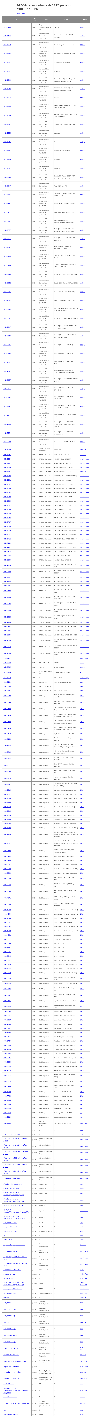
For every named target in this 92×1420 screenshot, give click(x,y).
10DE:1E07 (7, 497)
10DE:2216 (7, 565)
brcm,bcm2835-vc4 (10, 1231)
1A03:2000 (7, 672)
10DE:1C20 (7, 476)
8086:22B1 (7, 843)
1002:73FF (7, 389)
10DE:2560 (7, 610)
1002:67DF (7, 221)
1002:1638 (7, 115)
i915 (82, 696)
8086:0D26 (7, 778)
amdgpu (82, 36)
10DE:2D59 (7, 653)
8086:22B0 (7, 834)
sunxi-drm (84, 1179)
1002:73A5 (7, 345)
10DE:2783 (7, 626)
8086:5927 (7, 995)
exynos (82, 1239)
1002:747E (7, 415)
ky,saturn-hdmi (9, 1274)
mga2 (82, 686)
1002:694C (7, 274)
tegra (82, 1134)
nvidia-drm (84, 459)
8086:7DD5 (7, 1024)
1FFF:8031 (7, 690)
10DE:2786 (7, 631)
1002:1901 (7, 168)
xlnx (82, 1414)
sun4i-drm (84, 1140)
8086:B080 (7, 1104)
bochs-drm (84, 659)
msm (81, 1303)
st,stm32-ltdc (8, 1384)
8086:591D (7, 978)
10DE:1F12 (7, 539)
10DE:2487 (7, 585)
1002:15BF (7, 71)
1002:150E (7, 62)
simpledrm (84, 1211)
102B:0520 (7, 449)
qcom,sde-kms (8, 1322)
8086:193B (7, 823)
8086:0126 (7, 728)
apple (82, 1205)
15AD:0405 (7, 667)
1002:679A (7, 195)
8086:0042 (7, 696)
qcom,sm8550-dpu (9, 1342)
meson (82, 1184)
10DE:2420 (7, 572)
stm (81, 1384)
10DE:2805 (7, 635)
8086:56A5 (7, 952)
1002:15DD (7, 89)
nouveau (83, 455)
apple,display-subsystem (13, 1205)
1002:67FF (7, 239)
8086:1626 (7, 798)
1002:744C (7, 406)
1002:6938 (7, 265)
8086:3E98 (7, 873)
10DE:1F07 (7, 522)
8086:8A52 (7, 1032)
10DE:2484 (7, 581)
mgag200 (83, 449)
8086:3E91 (7, 865)
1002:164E (7, 142)
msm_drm (83, 1322)
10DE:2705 (7, 622)
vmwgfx (82, 667)
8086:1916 (7, 811)
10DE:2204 (7, 556)
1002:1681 (7, 151)
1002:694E (7, 283)
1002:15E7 (7, 98)
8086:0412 (7, 745)
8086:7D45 (7, 1011)
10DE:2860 (7, 640)
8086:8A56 (7, 1037)
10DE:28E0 (7, 647)
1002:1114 (7, 36)
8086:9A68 (7, 1049)
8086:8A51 (7, 1028)
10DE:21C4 (7, 551)
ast (81, 672)
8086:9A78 (7, 1053)
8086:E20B (7, 1109)
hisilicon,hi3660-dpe (12, 1270)
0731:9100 (7, 27)
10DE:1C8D (7, 488)
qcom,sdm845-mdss (10, 1335)
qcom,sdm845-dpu (9, 1329)
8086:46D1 (7, 922)
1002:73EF (7, 380)
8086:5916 (7, 964)
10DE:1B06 (7, 467)
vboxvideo (84, 1123)
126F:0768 (7, 663)
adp (81, 1217)
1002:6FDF (7, 318)
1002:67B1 (7, 203)
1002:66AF (7, 186)
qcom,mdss (7, 1303)
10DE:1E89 (7, 509)
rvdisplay (84, 1274)
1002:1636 (7, 106)
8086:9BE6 (7, 1076)
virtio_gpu (84, 678)
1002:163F (7, 124)
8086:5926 (7, 989)
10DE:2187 (7, 547)
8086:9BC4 (7, 1062)
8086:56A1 (7, 948)
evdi (4, 1235)
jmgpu (82, 27)
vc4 (81, 1223)
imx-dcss (83, 1293)
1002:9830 (7, 442)
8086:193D (7, 828)
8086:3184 (7, 856)
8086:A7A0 (7, 1100)
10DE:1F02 (7, 514)
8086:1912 (7, 807)
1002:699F (7, 309)
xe (81, 1006)
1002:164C (7, 133)
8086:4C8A (7, 927)
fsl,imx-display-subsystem (14, 1245)
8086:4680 (7, 910)
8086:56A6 (7, 956)
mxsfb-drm (84, 1258)
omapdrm (6, 1297)
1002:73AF (7, 354)
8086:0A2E (7, 765)
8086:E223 (7, 1117)
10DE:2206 (7, 560)
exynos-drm (7, 1239)
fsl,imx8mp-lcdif (10, 1251)
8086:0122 (7, 722)
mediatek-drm (8, 1278)
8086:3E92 (7, 869)
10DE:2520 (7, 604)
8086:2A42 (7, 851)
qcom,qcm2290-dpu (10, 1309)
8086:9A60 (7, 1045)
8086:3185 (7, 860)
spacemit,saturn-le (11, 1378)
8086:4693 (7, 914)
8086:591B (7, 973)
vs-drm (82, 1403)
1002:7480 (7, 424)
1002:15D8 (7, 80)
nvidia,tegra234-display (13, 1289)
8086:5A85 (7, 1001)
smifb (82, 663)
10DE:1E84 (7, 501)
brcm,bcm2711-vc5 (10, 1223)
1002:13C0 (7, 45)
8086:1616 (7, 790)
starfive (83, 1390)
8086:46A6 (7, 918)
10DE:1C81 (7, 480)
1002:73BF (7, 362)
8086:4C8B (7, 931)
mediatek (83, 1278)
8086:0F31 (7, 785)
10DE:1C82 (7, 484)
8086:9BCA (7, 1070)
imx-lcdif (84, 1251)
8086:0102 (7, 709)
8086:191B (7, 815)
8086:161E (7, 794)
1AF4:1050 (7, 678)
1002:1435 (7, 53)
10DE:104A (7, 455)
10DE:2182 (7, 543)
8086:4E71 (7, 939)
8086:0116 (7, 715)
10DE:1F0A (7, 526)
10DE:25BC (7, 617)
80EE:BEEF (7, 1123)
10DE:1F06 (7, 518)
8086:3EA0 (7, 885)
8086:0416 (7, 752)
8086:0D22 (7, 772)
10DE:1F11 (7, 535)
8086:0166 (7, 739)
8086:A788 (7, 1092)
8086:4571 (7, 898)
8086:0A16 (7, 759)
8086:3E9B (7, 878)
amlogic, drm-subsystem (12, 1184)
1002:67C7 (7, 212)
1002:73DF (7, 371)
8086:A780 (7, 1086)
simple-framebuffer (11, 1367)
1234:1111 (7, 659)
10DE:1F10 (7, 530)
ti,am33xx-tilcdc (10, 1397)
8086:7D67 (7, 1020)
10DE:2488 (7, 591)
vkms (82, 1130)
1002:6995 (7, 301)
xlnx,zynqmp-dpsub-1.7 (12, 1414)
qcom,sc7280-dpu (9, 1316)
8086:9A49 (7, 1041)
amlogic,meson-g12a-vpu (12, 1188)
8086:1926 (7, 819)
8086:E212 (7, 1113)
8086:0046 (7, 702)
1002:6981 (7, 292)
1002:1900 (7, 159)
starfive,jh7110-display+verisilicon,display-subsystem (15, 1390)
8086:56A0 (7, 943)
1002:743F (7, 398)
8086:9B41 (7, 1058)
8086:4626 (7, 904)
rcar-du (83, 1355)
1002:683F (7, 248)
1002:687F (7, 256)
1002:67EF (7, 230)
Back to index (21, 13)
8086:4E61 (7, 935)
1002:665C (7, 177)
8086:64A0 (7, 1006)
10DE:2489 (7, 597)
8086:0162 (7, 734)
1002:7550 (7, 433)
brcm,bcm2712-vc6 (10, 1227)
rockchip (83, 1361)
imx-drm (83, 1245)
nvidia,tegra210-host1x (12, 1134)
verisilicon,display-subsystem (16, 1403)
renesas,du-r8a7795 (11, 1355)
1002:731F (7, 327)
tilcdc (82, 1397)
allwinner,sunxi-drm (11, 1179)
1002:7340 (7, 336)
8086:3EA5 (7, 891)
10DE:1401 (7, 463)
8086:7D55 (7, 1016)
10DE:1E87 (7, 505)
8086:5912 (7, 960)
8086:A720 (7, 1081)
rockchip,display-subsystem (14, 1361)
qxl (81, 682)
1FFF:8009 (7, 686)
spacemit (83, 1372)
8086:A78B (7, 1096)
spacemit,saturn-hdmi (12, 1372)
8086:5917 (7, 969)
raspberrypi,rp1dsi (11, 1348)
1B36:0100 (7, 682)
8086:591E (7, 983)
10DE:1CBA (7, 493)
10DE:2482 (7, 577)
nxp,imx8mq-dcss (9, 1293)
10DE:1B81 (7, 472)
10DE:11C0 (7, 459)
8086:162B (7, 803)
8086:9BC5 (7, 1066)
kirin (82, 1270)
